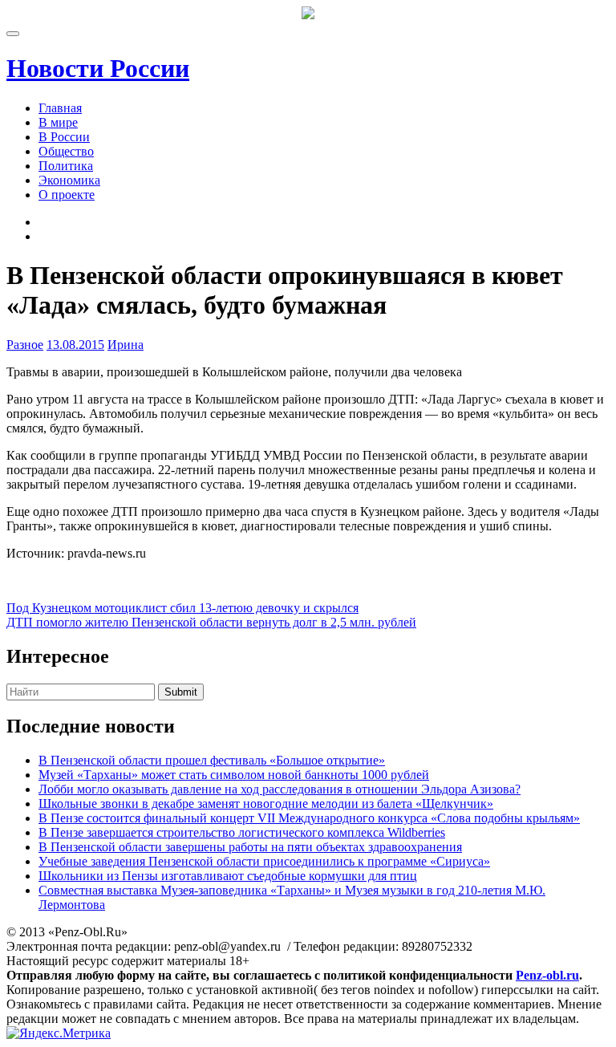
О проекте (66, 194)
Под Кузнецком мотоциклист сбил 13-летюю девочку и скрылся (182, 608)
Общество (66, 151)
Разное (24, 344)
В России (64, 137)
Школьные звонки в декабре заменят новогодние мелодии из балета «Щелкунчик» (265, 803)
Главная (60, 108)
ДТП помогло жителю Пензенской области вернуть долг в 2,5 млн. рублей (211, 622)
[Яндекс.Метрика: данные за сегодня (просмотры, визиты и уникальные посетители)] (58, 1033)
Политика (65, 165)
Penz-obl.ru (547, 975)
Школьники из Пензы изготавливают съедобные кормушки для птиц (227, 876)
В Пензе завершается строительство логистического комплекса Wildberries (241, 832)
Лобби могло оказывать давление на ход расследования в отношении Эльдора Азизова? (279, 789)
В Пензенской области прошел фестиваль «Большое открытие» (211, 760)
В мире (58, 122)
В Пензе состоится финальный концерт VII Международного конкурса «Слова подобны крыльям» (309, 818)
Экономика (69, 180)
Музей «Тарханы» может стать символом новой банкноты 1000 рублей (233, 774)
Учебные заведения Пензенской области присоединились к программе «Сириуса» (264, 861)
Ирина (125, 344)
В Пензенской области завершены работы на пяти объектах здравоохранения (250, 847)
